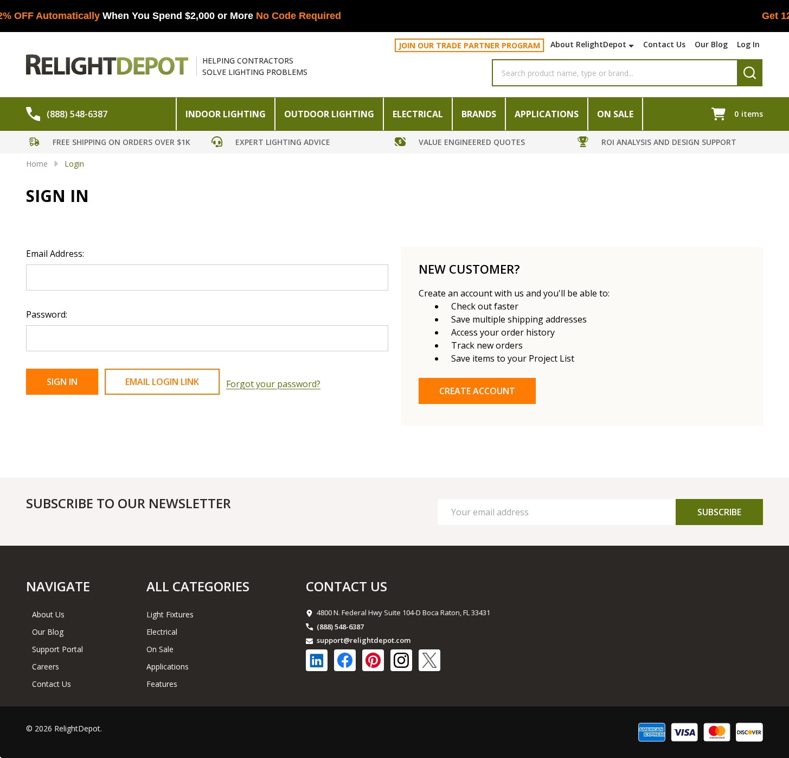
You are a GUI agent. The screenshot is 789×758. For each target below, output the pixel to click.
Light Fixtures (170, 614)
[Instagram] (401, 660)
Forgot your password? (273, 384)
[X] (429, 660)
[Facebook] (345, 660)
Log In (748, 44)
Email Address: (55, 254)
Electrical (418, 114)
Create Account (477, 391)
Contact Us (664, 44)
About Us (48, 614)
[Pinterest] (373, 660)
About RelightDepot (588, 44)
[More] (632, 45)
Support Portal (57, 649)
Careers (45, 666)
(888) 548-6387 (340, 626)
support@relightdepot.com (363, 640)
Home (37, 164)
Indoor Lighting (225, 114)
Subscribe (719, 512)
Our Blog (711, 44)
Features (161, 684)
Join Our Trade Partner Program (469, 45)
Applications (547, 114)
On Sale (615, 114)
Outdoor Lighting (329, 114)
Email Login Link (162, 382)
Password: (46, 314)
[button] (118, 143)
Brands (478, 114)
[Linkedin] (317, 660)
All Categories (197, 586)
